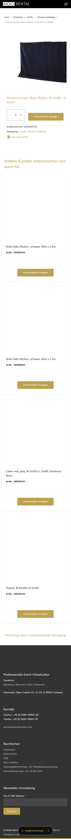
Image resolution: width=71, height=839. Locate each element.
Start (6, 17)
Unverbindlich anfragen (46, 116)
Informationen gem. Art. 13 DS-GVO (22, 771)
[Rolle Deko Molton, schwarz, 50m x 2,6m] (35, 207)
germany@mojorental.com (17, 727)
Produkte (18, 17)
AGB (5, 758)
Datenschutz (10, 753)
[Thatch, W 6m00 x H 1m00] (35, 548)
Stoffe (30, 17)
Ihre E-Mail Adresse (14, 796)
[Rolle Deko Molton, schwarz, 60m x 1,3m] (35, 319)
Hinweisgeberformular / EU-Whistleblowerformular (30, 766)
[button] (66, 4)
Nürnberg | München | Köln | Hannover (24, 684)
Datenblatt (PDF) (19, 137)
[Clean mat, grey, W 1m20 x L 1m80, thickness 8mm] (35, 431)
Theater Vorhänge (46, 17)
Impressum (9, 749)
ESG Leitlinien (10, 762)
